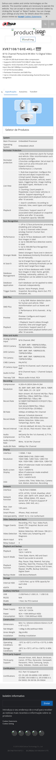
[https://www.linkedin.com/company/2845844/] (28, 733)
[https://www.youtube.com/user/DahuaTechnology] (21, 733)
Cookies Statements (33, 16)
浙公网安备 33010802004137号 (37, 751)
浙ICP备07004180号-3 (15, 751)
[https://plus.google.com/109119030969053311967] (35, 733)
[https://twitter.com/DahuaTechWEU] (41, 733)
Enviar (47, 703)
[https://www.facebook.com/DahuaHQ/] (14, 733)
